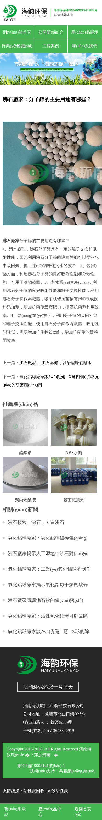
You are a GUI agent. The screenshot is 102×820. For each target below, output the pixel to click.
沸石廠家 (11, 240)
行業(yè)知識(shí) (17, 46)
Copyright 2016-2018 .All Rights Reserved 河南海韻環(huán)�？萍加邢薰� (49, 752)
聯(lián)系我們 (84, 46)
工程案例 (50, 46)
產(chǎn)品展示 (84, 32)
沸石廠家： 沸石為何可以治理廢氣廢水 (55, 363)
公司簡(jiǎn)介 (51, 32)
